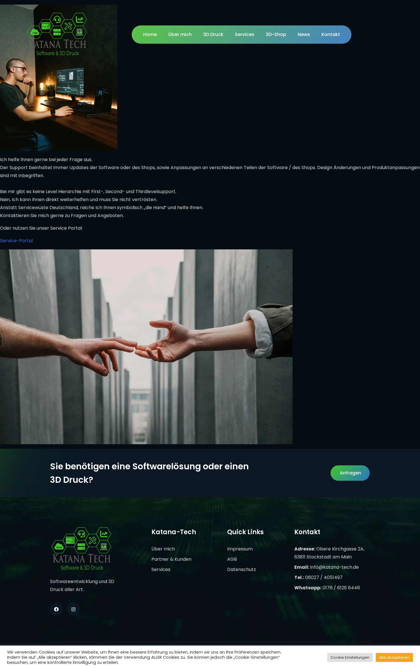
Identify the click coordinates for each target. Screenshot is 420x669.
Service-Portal (16, 240)
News (304, 34)
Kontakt (330, 34)
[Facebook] (56, 609)
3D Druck (213, 34)
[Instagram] (73, 609)
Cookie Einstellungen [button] (350, 657)
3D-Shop (276, 34)
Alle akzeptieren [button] (394, 657)
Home (150, 34)
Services (244, 34)
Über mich (180, 34)
